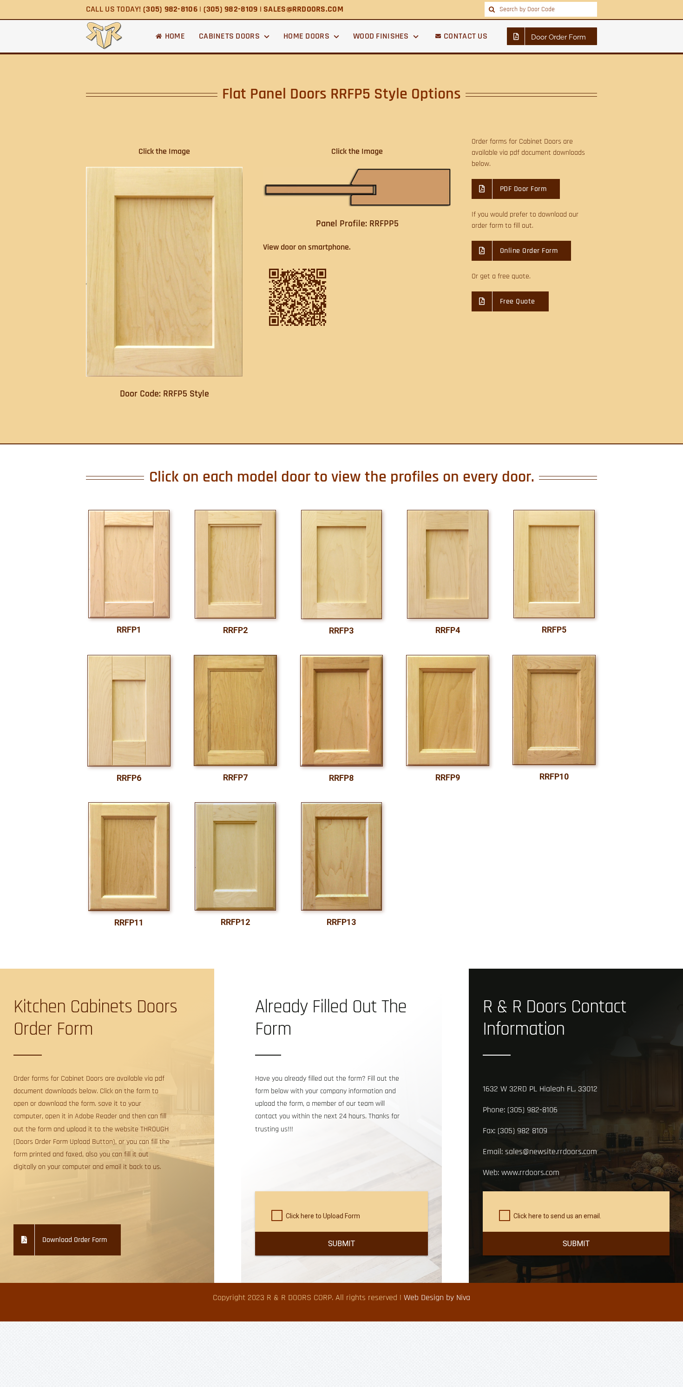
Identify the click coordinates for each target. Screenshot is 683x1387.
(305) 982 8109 (522, 1130)
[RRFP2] (235, 514)
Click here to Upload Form (323, 1216)
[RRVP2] (342, 659)
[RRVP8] (342, 806)
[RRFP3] (342, 514)
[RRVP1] (235, 659)
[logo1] (104, 26)
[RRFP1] (129, 514)
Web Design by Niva (437, 1297)
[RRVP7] (235, 806)
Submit (341, 1243)
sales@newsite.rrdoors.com (551, 1151)
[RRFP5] (554, 514)
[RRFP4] (447, 514)
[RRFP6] (129, 659)
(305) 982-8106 (532, 1109)
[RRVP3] (448, 659)
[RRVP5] (129, 806)
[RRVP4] (554, 659)
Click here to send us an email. (557, 1216)
